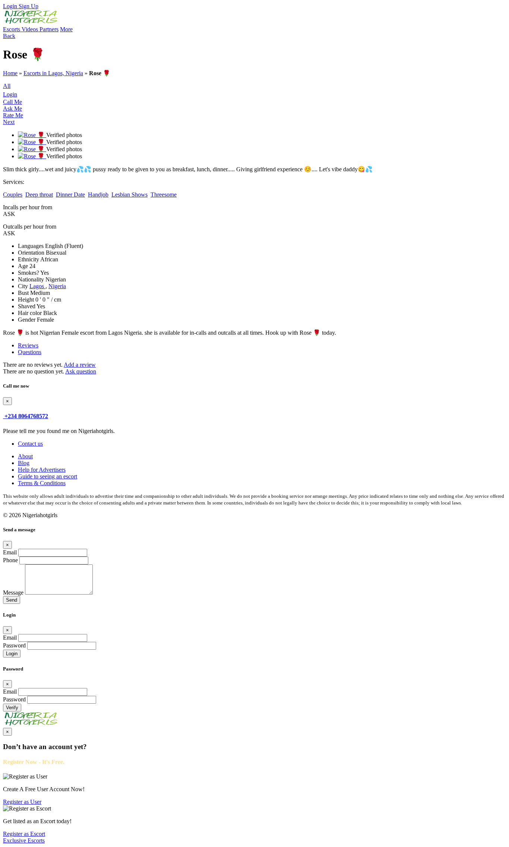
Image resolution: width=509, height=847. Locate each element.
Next (9, 122)
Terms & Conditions (42, 483)
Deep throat (39, 194)
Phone (10, 560)
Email (10, 552)
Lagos (37, 286)
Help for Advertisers (42, 470)
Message (13, 592)
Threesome (164, 194)
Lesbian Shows (129, 194)
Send (11, 600)
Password (14, 645)
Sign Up (28, 6)
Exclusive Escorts (24, 840)
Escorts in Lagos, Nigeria (53, 73)
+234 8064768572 (26, 416)
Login (11, 6)
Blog (23, 463)
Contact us (30, 443)
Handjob (98, 194)
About (25, 456)
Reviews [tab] (28, 345)
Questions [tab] (29, 352)
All (6, 86)
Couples (12, 194)
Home (10, 73)
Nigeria (57, 286)
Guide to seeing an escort (47, 476)
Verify (12, 707)
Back (9, 36)
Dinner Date (70, 194)
